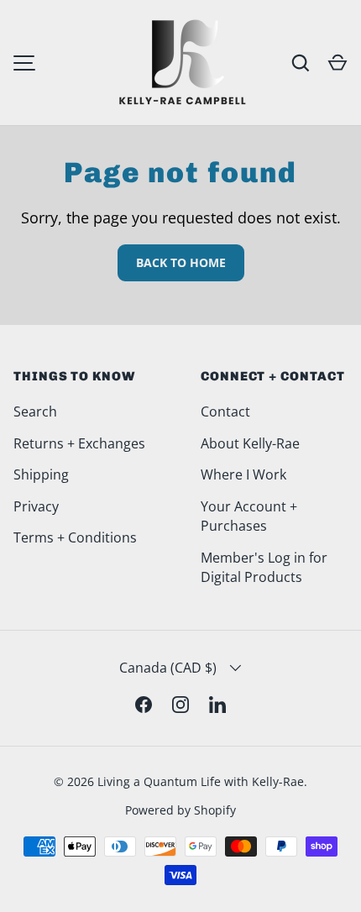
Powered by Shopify (180, 810)
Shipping (41, 474)
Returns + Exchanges (79, 443)
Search (35, 411)
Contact (225, 411)
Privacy (36, 506)
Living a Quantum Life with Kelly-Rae (200, 781)
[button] (337, 63)
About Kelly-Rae (250, 443)
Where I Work (243, 474)
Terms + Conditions (75, 537)
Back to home (181, 262)
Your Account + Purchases (249, 516)
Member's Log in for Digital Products (264, 567)
